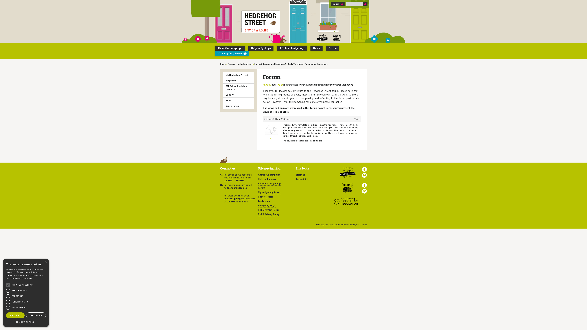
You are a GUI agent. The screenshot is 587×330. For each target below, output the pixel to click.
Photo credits (265, 196)
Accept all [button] (15, 315)
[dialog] (26, 293)
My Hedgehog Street (229, 53)
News (316, 48)
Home (223, 64)
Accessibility (303, 179)
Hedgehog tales (245, 64)
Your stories (232, 105)
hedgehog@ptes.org (235, 187)
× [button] (45, 262)
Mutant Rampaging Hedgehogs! (270, 64)
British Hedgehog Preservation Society (336, 38)
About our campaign (269, 174)
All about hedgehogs (292, 48)
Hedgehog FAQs (267, 205)
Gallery (230, 94)
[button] (26, 322)
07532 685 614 (239, 201)
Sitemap (300, 174)
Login (336, 3)
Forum (333, 48)
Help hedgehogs (261, 48)
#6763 (357, 119)
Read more (27, 278)
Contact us (264, 200)
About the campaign (229, 48)
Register (267, 84)
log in (280, 84)
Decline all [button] (36, 315)
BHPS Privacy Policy (268, 214)
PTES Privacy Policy (268, 209)
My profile (231, 80)
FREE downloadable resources (236, 88)
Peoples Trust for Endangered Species (322, 38)
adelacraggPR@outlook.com (239, 198)
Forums (231, 64)
